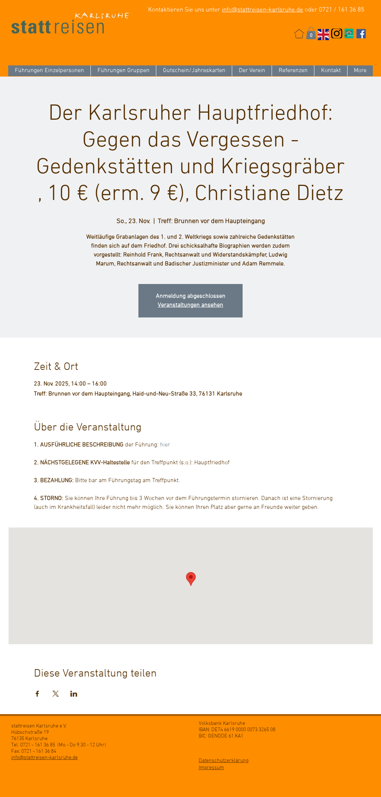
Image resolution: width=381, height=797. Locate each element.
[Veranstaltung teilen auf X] (55, 694)
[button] (311, 33)
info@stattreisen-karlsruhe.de (262, 10)
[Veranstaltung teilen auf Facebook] (37, 694)
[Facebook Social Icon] (361, 33)
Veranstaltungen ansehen (190, 305)
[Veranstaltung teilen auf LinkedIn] (73, 694)
